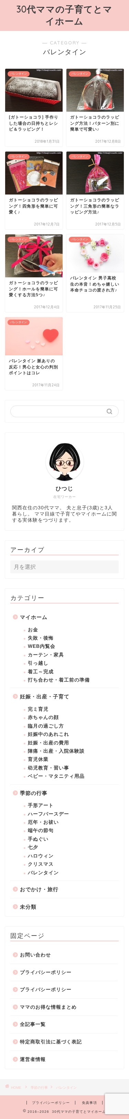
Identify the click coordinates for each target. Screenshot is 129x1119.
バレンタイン (43, 872)
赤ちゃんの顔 (43, 717)
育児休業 (38, 759)
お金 (33, 629)
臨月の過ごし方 (46, 726)
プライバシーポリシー (46, 972)
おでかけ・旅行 (39, 889)
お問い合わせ (35, 954)
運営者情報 (33, 1059)
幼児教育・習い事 (48, 768)
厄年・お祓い (43, 822)
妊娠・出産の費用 (48, 742)
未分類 (28, 907)
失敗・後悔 (41, 638)
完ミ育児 (38, 709)
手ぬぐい (38, 839)
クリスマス (41, 864)
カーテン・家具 (46, 654)
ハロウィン (41, 855)
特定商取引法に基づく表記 (51, 1041)
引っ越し (38, 663)
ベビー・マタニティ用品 (56, 776)
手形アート (41, 805)
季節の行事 (33, 793)
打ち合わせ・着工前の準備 (59, 680)
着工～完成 (41, 671)
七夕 (33, 847)
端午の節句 (41, 830)
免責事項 (89, 1103)
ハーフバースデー (48, 814)
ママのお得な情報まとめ (48, 1007)
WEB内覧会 (41, 646)
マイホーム (33, 617)
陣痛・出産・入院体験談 (56, 751)
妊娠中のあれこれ (48, 734)
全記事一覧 (33, 1024)
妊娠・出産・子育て (44, 696)
